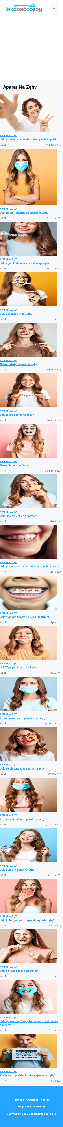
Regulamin (24, 1106)
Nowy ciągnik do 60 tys (14, 465)
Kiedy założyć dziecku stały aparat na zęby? (28, 1075)
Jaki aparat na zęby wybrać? (17, 869)
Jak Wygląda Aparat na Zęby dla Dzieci (24, 617)
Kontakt (45, 1099)
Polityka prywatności (25, 1099)
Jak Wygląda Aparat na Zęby (18, 667)
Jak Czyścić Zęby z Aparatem (18, 515)
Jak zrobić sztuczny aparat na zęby (22, 768)
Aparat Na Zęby (8, 135)
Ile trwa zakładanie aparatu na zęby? (23, 819)
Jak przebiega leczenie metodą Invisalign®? (28, 139)
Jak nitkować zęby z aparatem (19, 970)
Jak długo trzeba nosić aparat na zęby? (25, 212)
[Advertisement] (31, 49)
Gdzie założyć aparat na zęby (18, 364)
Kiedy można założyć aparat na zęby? (23, 718)
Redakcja (39, 1106)
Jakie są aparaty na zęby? (16, 313)
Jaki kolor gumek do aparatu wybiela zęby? (27, 920)
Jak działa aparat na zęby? (17, 414)
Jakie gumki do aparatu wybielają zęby (24, 263)
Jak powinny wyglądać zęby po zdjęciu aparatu (29, 566)
